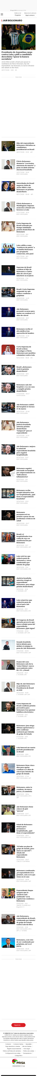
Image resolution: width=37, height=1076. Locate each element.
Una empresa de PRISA (18, 1061)
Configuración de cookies (12, 1053)
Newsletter (28, 1044)
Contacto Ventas (18, 1044)
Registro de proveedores (14, 1048)
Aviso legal (27, 1048)
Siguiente (17, 1025)
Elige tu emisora (30, 15)
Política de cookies (28, 1051)
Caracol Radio (9, 14)
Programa (18, 15)
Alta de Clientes (26, 1046)
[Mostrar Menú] (2, 14)
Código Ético (18, 1055)
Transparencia (27, 1053)
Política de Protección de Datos (12, 1051)
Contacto (8, 1044)
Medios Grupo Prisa (18, 1066)
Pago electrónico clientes (13, 1046)
